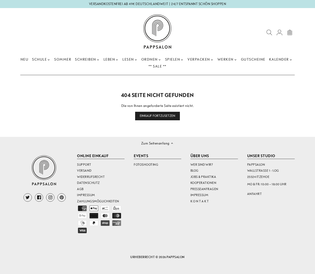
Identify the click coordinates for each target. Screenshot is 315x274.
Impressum (86, 195)
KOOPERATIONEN (203, 183)
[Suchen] (269, 32)
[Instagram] (50, 197)
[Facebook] (39, 197)
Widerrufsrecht (91, 177)
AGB (80, 189)
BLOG (194, 170)
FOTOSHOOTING (146, 164)
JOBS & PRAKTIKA (203, 177)
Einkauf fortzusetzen (157, 116)
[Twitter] (28, 197)
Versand (84, 170)
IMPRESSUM (199, 195)
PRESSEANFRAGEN (204, 189)
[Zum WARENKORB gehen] (289, 32)
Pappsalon (175, 257)
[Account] (279, 32)
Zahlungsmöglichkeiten (98, 201)
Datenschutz (88, 183)
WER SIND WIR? (201, 164)
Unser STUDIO (261, 156)
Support (84, 164)
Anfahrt (254, 194)
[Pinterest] (61, 197)
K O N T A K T (199, 201)
